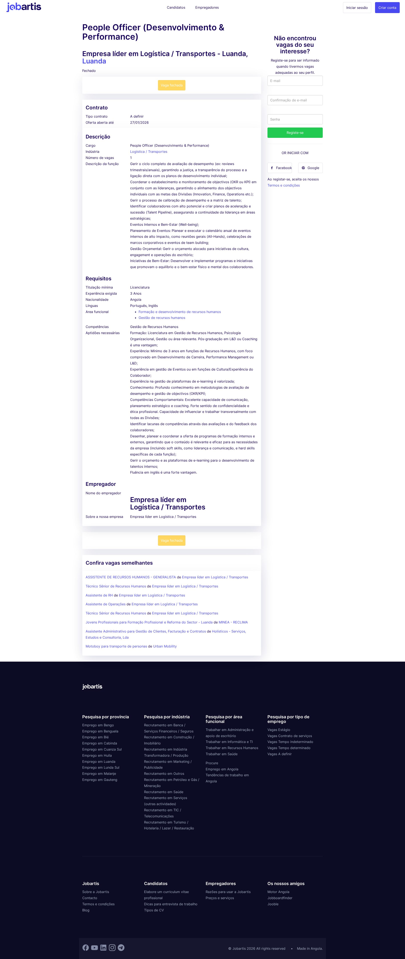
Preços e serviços (220, 898)
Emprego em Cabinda (99, 743)
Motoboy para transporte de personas (116, 646)
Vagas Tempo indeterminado (290, 742)
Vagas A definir (279, 754)
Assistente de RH (99, 595)
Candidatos (176, 7)
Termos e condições (283, 185)
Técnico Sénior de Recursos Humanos (116, 613)
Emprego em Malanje (99, 773)
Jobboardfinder (279, 898)
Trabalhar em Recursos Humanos (232, 748)
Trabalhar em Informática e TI (229, 742)
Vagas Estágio (278, 730)
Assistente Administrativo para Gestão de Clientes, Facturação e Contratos (146, 631)
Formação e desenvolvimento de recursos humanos (180, 312)
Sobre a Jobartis (95, 892)
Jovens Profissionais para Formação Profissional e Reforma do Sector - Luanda (149, 622)
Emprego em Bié (95, 737)
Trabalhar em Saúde (222, 754)
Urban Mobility (165, 646)
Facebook (284, 168)
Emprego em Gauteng (99, 780)
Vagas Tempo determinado (288, 748)
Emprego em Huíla (97, 755)
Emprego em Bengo (98, 725)
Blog (85, 910)
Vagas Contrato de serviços (289, 736)
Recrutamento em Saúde (163, 792)
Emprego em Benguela (100, 731)
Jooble (272, 904)
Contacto (89, 898)
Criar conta (387, 7)
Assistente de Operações (106, 604)
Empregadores (207, 7)
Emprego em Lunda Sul (100, 767)
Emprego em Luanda (98, 761)
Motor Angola (278, 892)
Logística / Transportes (148, 151)
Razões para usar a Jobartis (228, 892)
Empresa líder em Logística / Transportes (215, 577)
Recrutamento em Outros (164, 773)
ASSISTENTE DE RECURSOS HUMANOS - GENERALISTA (131, 577)
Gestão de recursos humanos (162, 318)
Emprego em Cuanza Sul (102, 749)
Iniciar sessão (357, 7)
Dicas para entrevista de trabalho (170, 904)
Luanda (94, 61)
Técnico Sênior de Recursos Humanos (116, 586)
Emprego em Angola (222, 769)
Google (313, 168)
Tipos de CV (154, 910)
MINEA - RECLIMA (233, 622)
